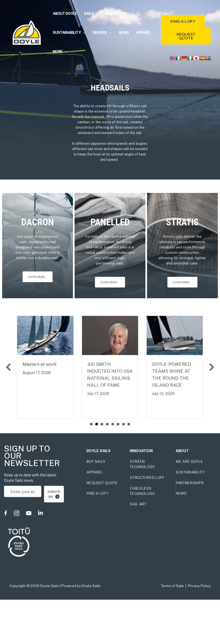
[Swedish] (208, 58)
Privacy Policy (199, 586)
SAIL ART (138, 504)
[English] (172, 58)
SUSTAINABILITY (190, 472)
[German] (184, 58)
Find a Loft (182, 21)
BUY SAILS (96, 462)
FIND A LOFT (98, 493)
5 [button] (112, 424)
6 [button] (118, 424)
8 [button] (128, 424)
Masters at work (40, 364)
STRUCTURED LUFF (147, 478)
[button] (96, 14)
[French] (178, 58)
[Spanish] (202, 58)
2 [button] (96, 424)
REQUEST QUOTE (102, 483)
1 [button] (91, 424)
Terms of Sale (172, 586)
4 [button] (107, 424)
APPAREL (95, 472)
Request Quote (186, 36)
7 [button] (123, 424)
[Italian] (190, 58)
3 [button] (102, 424)
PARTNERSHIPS (190, 483)
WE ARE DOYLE (189, 462)
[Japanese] (196, 58)
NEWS (181, 493)
